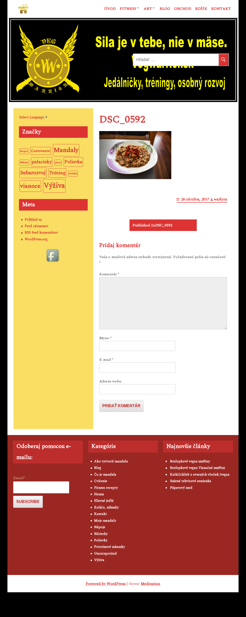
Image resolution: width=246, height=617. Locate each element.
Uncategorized (105, 553)
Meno (105, 338)
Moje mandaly (105, 520)
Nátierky (101, 533)
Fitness (128, 9)
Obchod (182, 9)
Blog (165, 9)
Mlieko (24, 162)
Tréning (57, 172)
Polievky (100, 540)
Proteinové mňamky (109, 546)
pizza (58, 162)
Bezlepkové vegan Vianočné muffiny (197, 467)
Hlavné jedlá (104, 500)
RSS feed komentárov (41, 232)
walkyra (220, 199)
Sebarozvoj (33, 173)
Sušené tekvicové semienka (190, 481)
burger (24, 151)
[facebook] (53, 256)
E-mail (106, 360)
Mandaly (66, 150)
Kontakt (221, 9)
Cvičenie (100, 481)
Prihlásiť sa (33, 219)
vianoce (30, 185)
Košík (201, 9)
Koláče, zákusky (106, 507)
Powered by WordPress (106, 584)
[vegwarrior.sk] (23, 8)
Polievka (73, 161)
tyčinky (73, 173)
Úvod (110, 9)
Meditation (150, 584)
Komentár (109, 274)
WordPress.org (36, 239)
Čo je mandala (105, 474)
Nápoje (99, 527)
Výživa (54, 185)
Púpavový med (181, 487)
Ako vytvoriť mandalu (111, 461)
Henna (99, 494)
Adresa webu (110, 381)
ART (148, 9)
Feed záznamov (36, 226)
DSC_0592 (152, 225)
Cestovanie (40, 151)
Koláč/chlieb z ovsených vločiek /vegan (199, 474)
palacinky (42, 161)
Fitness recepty (106, 487)
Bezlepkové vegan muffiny (190, 461)
